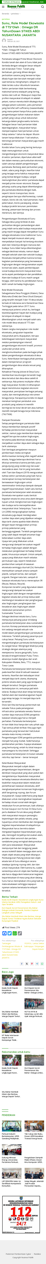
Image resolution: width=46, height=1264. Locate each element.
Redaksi (37, 1254)
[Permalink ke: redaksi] (4, 40)
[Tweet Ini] (27, 964)
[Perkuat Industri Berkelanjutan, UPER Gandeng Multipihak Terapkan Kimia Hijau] (11, 1126)
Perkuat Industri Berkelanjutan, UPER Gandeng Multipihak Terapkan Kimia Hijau (11, 1136)
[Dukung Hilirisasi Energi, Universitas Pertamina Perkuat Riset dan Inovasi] (11, 1149)
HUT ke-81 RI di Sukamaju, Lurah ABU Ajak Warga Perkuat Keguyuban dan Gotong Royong (34, 1014)
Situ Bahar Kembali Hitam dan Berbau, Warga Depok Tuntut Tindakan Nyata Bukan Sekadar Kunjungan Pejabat (21, 918)
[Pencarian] (42, 7)
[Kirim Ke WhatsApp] (42, 964)
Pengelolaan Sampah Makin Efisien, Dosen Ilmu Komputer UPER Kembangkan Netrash (34, 1159)
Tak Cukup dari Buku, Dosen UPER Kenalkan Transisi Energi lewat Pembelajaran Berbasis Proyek (34, 1136)
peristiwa (6, 19)
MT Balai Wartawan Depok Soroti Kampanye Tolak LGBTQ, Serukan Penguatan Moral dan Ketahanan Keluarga (11, 1037)
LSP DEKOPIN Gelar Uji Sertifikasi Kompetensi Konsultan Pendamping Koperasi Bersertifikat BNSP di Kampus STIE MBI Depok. (11, 1183)
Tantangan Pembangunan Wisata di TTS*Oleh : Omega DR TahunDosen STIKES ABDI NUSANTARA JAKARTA (12, 949)
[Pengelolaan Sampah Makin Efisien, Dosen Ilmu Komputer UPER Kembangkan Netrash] (34, 1149)
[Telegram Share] (37, 964)
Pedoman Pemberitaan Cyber (18, 1254)
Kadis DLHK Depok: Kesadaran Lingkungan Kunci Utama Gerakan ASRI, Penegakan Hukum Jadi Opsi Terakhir (22, 902)
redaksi (10, 39)
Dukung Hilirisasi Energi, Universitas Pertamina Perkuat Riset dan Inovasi (10, 1159)
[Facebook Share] (22, 964)
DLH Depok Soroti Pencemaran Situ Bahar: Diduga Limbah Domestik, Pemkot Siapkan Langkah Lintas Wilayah (20, 910)
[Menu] (3, 7)
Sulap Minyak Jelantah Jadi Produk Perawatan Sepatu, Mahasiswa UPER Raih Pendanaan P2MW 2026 (34, 1183)
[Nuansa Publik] (16, 7)
